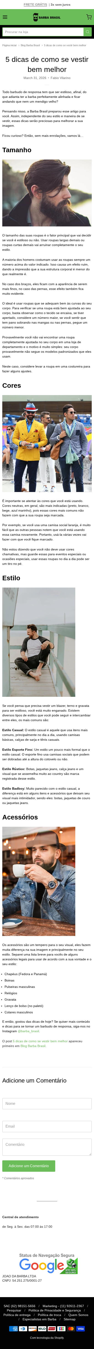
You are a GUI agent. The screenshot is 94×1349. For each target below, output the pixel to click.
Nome (6, 1093)
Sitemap (70, 1319)
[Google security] (47, 1263)
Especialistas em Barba (39, 1319)
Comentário (10, 1134)
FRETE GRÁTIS (35, 4)
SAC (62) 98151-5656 (19, 1306)
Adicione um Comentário (29, 1166)
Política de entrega (17, 1315)
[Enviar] (88, 31)
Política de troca (49, 1315)
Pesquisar (14, 1310)
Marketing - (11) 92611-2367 (63, 1306)
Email (6, 1116)
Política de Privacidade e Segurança (55, 1310)
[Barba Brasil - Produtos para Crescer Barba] (47, 17)
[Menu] (11, 17)
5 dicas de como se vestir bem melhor (65, 45)
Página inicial (9, 45)
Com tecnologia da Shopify (46, 1337)
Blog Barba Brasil (30, 45)
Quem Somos (78, 1315)
